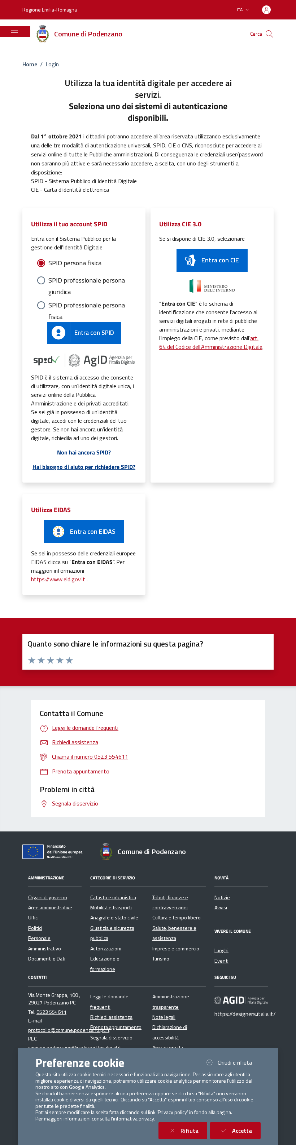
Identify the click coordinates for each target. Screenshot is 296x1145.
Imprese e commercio (175, 949)
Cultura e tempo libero (176, 918)
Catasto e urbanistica (113, 897)
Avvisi (220, 907)
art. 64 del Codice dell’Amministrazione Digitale (210, 342)
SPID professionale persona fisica (86, 305)
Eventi (221, 961)
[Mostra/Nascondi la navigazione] (14, 30)
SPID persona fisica (74, 263)
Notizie (222, 897)
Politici (35, 928)
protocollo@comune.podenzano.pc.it (68, 1030)
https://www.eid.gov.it (59, 579)
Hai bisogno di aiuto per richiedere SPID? (83, 466)
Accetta (246, 1130)
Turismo (160, 959)
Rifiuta (193, 1130)
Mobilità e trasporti (111, 907)
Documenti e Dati (46, 959)
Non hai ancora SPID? (84, 452)
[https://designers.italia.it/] (241, 1000)
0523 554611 (51, 1012)
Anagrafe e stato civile (114, 918)
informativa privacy (133, 1119)
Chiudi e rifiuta (239, 1062)
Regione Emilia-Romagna (49, 9)
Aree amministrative (50, 907)
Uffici (33, 918)
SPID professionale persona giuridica (86, 280)
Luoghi (221, 950)
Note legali (163, 1017)
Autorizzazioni (105, 949)
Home (29, 64)
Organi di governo (47, 897)
